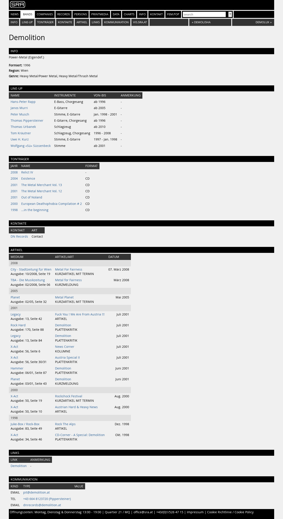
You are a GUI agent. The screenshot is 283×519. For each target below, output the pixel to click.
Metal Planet (64, 297)
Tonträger (45, 22)
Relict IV (27, 172)
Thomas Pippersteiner (27, 121)
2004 (14, 179)
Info (142, 14)
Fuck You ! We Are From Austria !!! (80, 314)
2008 (14, 172)
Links (96, 22)
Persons (80, 14)
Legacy (16, 314)
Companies (45, 14)
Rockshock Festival (68, 396)
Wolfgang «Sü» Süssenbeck (31, 146)
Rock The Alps (65, 424)
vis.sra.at (140, 22)
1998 (14, 210)
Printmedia (99, 14)
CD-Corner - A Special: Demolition (80, 435)
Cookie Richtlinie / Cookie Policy (230, 512)
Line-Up (27, 22)
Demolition (63, 325)
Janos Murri (19, 108)
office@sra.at (143, 512)
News (15, 14)
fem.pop (173, 14)
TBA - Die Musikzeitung (28, 280)
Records (63, 14)
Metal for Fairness (68, 280)
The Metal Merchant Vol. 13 (41, 185)
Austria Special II (67, 357)
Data (116, 14)
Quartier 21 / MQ (117, 512)
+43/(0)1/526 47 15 (169, 512)
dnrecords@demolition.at (42, 505)
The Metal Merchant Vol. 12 (41, 191)
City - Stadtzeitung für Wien (31, 269)
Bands (27, 14)
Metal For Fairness (68, 269)
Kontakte (65, 22)
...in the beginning (34, 210)
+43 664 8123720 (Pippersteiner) (47, 499)
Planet (15, 297)
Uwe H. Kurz (20, 139)
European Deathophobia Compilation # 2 (51, 204)
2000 (14, 204)
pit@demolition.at (36, 492)
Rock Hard (18, 325)
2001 (14, 185)
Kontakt (156, 14)
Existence (28, 179)
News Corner (64, 347)
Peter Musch (20, 114)
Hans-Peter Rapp (23, 102)
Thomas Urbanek (23, 127)
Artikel (81, 22)
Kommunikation (116, 22)
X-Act (14, 347)
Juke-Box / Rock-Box (25, 424)
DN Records (19, 236)
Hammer (17, 368)
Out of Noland (31, 197)
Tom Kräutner (21, 133)
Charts (129, 14)
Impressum (195, 512)
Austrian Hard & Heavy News (76, 407)
